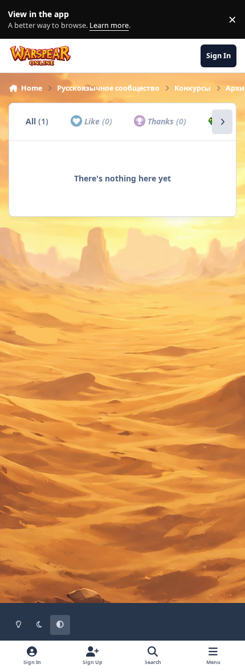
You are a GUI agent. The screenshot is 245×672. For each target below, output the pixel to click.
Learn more (22, 19)
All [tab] (37, 121)
